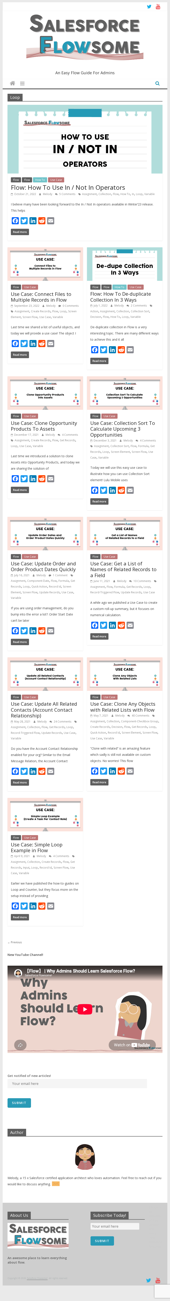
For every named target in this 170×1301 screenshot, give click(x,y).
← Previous (15, 942)
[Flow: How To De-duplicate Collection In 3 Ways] (124, 250)
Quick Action (39, 586)
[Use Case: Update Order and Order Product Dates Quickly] (45, 519)
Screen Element (120, 452)
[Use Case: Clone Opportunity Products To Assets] (45, 379)
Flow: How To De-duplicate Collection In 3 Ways (120, 296)
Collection (105, 194)
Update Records (49, 592)
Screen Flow (30, 317)
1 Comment (60, 575)
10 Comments (142, 581)
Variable (149, 194)
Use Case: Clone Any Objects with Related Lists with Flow (122, 706)
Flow (16, 180)
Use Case (56, 180)
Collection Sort (140, 311)
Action (94, 311)
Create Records (40, 311)
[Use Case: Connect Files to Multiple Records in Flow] (45, 250)
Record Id (55, 586)
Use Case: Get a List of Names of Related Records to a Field (123, 569)
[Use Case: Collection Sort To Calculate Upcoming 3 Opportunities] (124, 379)
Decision (95, 317)
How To (40, 180)
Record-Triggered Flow (104, 592)
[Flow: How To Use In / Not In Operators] (85, 107)
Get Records (67, 440)
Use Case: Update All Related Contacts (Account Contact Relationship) (44, 709)
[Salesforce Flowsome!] (12, 83)
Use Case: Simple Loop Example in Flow (36, 847)
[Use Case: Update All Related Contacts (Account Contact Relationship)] (45, 660)
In (133, 194)
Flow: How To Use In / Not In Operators (68, 187)
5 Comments (67, 194)
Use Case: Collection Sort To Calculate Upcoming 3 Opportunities (122, 429)
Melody (48, 194)
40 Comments (140, 715)
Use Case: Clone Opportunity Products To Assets (44, 426)
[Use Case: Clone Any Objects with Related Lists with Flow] (124, 660)
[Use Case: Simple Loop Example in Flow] (45, 800)
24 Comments (62, 721)
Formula (143, 446)
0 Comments (70, 306)
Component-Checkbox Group (139, 721)
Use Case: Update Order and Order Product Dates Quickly (43, 566)
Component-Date (38, 581)
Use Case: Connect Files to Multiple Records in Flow (41, 297)
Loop (139, 194)
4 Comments (69, 435)
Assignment (89, 194)
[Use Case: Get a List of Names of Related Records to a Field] (124, 519)
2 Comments (138, 305)
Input (26, 867)
